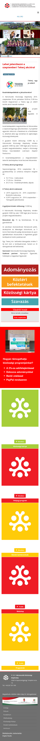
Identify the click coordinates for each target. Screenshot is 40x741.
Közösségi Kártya (9, 721)
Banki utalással (14, 375)
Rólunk (5, 711)
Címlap (5, 708)
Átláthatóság (7, 718)
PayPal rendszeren (16, 379)
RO (22, 16)
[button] (4, 56)
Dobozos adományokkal (19, 372)
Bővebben (21, 442)
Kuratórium (7, 715)
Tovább (21, 607)
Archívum (6, 728)
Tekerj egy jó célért (8, 74)
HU (18, 16)
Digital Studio (7, 736)
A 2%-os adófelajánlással (20, 368)
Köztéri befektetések (10, 725)
